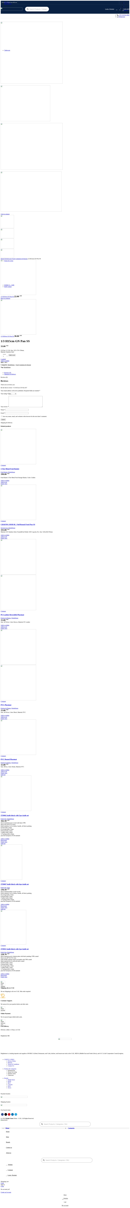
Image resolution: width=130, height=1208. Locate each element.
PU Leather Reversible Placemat (12, 615)
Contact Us (11, 1066)
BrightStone (11, 365)
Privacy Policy (12, 1061)
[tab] (66, 373)
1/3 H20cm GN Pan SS (7, 336)
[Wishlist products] (116, 9)
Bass (8, 887)
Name (3, 410)
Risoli (9, 1081)
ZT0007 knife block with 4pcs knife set (15, 884)
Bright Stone (11, 1080)
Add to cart (12, 355)
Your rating (4, 393)
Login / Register (12, 1175)
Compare (10, 1170)
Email (3, 413)
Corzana (10, 1084)
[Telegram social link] (117, 2)
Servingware (4, 528)
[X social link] (4, 369)
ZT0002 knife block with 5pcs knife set (15, 815)
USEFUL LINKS (9, 1059)
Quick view (4, 484)
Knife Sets (4, 819)
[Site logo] (11, 10)
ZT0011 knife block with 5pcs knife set (15, 949)
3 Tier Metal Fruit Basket (10, 469)
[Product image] (18, 609)
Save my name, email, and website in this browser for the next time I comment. (25, 416)
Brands (6, 1078)
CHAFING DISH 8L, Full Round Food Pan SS (18, 524)
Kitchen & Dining (6, 618)
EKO (9, 1086)
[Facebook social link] (2, 369)
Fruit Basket (4, 472)
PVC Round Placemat (9, 759)
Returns (10, 1062)
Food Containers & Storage (23, 365)
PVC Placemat (6, 705)
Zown (9, 1088)
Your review (5, 406)
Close (2, 1183)
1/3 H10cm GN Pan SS (7, 296)
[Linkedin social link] (115, 2)
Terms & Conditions (13, 1064)
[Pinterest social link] (112, 2)
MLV (9, 1083)
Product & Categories (10, 1069)
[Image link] (14, 1097)
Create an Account (6, 1192)
